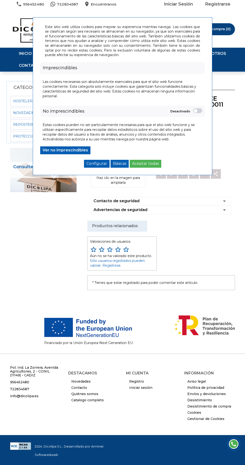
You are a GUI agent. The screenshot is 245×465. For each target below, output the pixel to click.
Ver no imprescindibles (65, 150)
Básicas (119, 163)
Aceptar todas (145, 163)
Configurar (96, 163)
